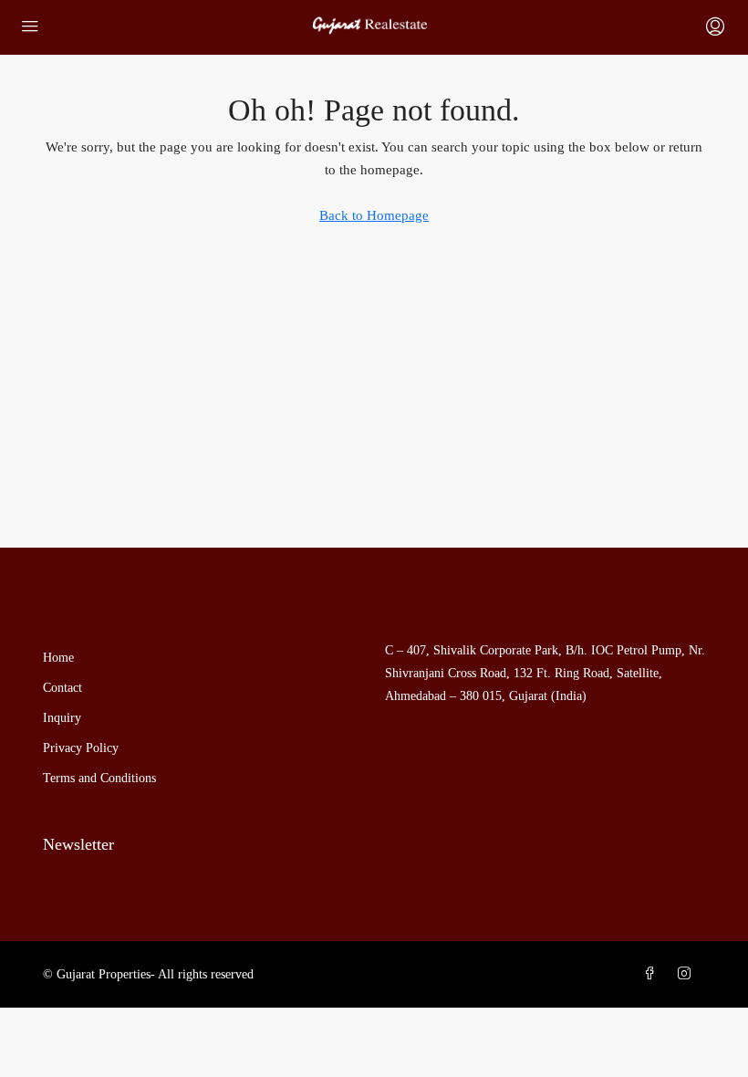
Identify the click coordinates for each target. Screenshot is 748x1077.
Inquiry (62, 718)
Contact (62, 688)
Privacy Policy (81, 748)
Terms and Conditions (99, 778)
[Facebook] (653, 974)
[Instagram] (688, 974)
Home (58, 657)
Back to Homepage (374, 215)
